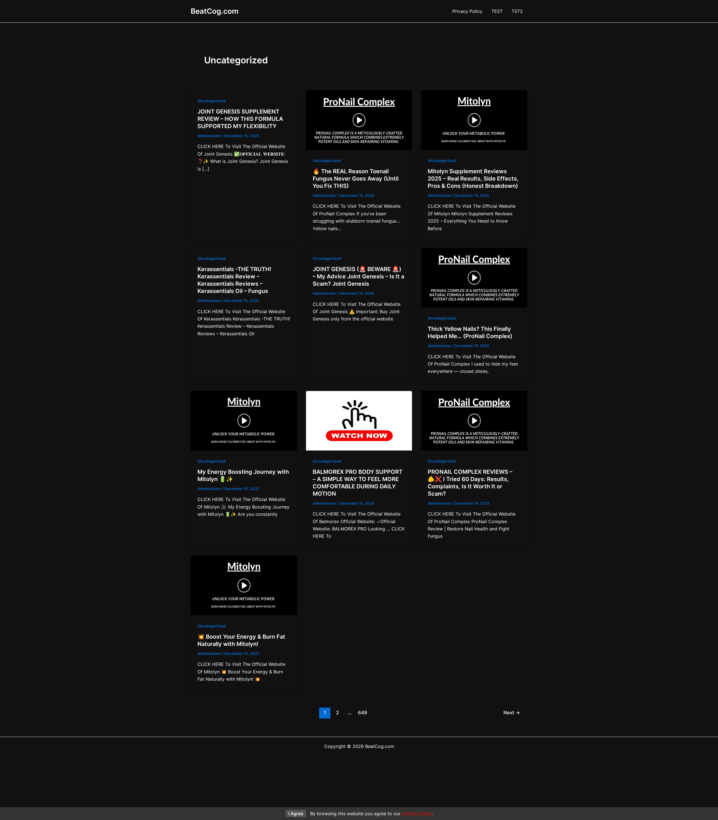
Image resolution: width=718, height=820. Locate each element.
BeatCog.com (214, 11)
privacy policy (417, 813)
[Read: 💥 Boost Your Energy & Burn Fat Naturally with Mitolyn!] (244, 585)
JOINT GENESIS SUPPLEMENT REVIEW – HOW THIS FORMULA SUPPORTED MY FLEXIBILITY (240, 119)
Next (511, 712)
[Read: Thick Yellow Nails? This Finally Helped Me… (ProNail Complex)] (474, 277)
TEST (497, 11)
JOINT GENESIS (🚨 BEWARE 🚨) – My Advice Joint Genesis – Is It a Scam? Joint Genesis (358, 276)
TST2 (517, 11)
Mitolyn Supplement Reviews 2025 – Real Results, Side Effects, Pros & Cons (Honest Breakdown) (473, 178)
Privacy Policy (467, 11)
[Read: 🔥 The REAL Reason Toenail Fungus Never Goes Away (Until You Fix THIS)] (359, 120)
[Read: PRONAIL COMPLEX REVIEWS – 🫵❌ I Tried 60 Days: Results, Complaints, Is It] (474, 420)
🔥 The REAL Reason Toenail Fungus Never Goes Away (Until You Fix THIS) (356, 178)
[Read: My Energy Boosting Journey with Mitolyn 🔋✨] (244, 420)
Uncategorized (211, 100)
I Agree (295, 813)
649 (362, 712)
